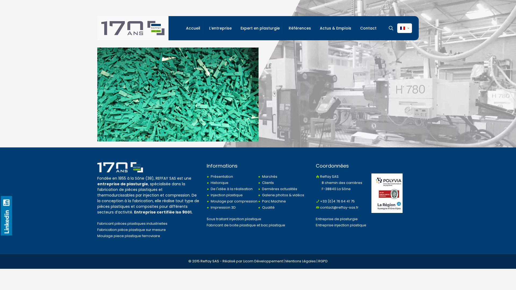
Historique (219, 182)
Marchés (269, 176)
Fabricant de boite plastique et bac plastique (246, 225)
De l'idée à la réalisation (232, 188)
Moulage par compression (234, 201)
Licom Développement (263, 261)
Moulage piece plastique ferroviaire (128, 235)
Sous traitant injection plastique (234, 219)
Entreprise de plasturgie (337, 219)
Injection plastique (227, 195)
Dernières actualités (279, 188)
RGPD (323, 261)
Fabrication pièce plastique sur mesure (131, 229)
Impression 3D (223, 207)
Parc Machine (274, 201)
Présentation (222, 176)
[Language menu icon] (404, 28)
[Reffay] (133, 28)
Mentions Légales (300, 261)
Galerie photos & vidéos (283, 195)
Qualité (268, 207)
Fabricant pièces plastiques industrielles (132, 223)
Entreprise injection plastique (341, 225)
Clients (268, 182)
